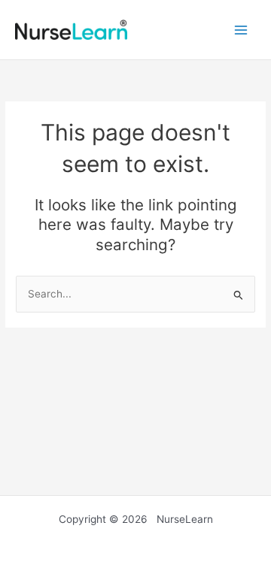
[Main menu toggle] (241, 29)
